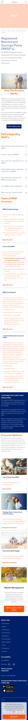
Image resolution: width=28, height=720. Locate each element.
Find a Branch (6, 639)
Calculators (5, 636)
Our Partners (6, 632)
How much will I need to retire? (11, 192)
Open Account (7, 240)
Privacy (3, 699)
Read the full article (9, 527)
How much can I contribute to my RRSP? (12, 162)
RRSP (4, 32)
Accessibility (5, 660)
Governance (5, 623)
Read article (7, 489)
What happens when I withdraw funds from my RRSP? (12, 170)
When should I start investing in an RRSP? (13, 147)
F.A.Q (3, 645)
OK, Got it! (14, 716)
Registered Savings (21, 30)
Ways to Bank (6, 642)
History (4, 626)
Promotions (5, 648)
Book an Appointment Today (14, 609)
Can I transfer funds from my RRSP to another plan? (11, 179)
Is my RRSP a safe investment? (11, 186)
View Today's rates (14, 126)
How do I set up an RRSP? (10, 154)
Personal (3, 30)
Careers (4, 651)
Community (5, 629)
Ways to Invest (11, 30)
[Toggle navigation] (25, 2)
